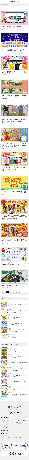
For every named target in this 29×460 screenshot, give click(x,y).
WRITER (5, 433)
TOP (2, 4)
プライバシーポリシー (16, 437)
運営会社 (10, 437)
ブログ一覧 (6, 4)
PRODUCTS (6, 431)
